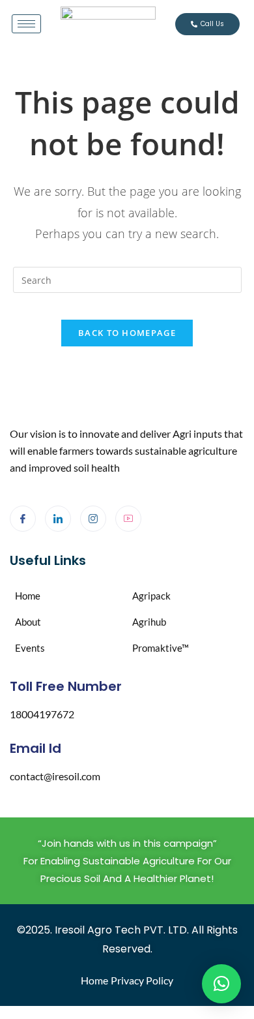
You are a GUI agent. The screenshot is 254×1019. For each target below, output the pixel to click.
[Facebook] (23, 519)
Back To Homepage (127, 333)
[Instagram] (93, 519)
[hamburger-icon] (26, 23)
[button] (221, 983)
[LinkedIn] (58, 519)
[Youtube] (128, 519)
